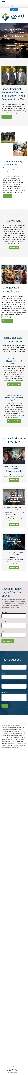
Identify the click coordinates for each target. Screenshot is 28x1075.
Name (3, 664)
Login (14, 10)
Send (4, 705)
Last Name (5, 622)
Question (4, 692)
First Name (5, 612)
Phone (3, 683)
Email (3, 632)
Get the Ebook (7, 641)
